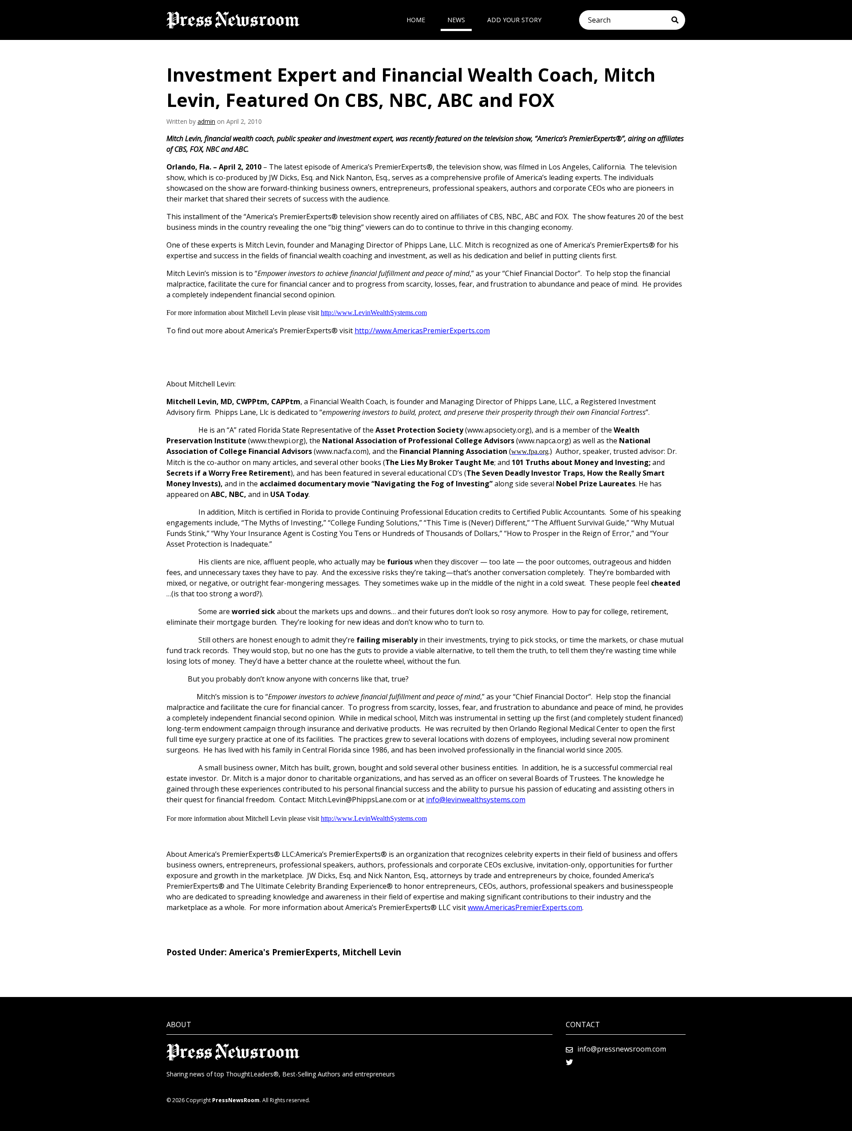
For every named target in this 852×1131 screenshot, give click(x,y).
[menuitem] (415, 20)
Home (415, 20)
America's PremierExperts (283, 952)
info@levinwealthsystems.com (475, 799)
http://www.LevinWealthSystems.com (374, 312)
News (456, 20)
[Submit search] (678, 20)
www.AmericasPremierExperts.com (525, 907)
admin (206, 121)
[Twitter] (569, 1062)
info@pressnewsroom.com (621, 1049)
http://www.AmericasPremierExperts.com (422, 330)
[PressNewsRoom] (233, 20)
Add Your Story (514, 20)
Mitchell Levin (371, 952)
